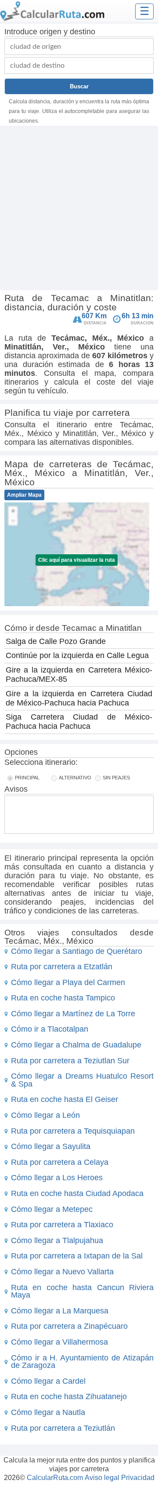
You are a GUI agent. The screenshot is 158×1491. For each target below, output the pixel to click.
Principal (27, 777)
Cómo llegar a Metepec (52, 1209)
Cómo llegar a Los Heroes (57, 1177)
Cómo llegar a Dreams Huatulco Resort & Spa (82, 1080)
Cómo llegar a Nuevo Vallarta (62, 1271)
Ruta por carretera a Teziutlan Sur (70, 1060)
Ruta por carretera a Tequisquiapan (73, 1131)
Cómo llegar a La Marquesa (59, 1310)
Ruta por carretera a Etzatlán (61, 966)
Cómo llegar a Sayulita (50, 1146)
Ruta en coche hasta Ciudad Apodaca (77, 1193)
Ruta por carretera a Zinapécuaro (69, 1326)
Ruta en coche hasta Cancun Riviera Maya (82, 1291)
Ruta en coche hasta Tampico (63, 997)
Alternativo (75, 777)
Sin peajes (116, 777)
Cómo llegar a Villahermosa (59, 1342)
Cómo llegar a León (45, 1115)
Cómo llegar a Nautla (48, 1412)
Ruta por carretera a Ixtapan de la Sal (77, 1255)
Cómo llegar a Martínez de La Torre (73, 1013)
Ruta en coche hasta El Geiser (64, 1099)
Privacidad (137, 1477)
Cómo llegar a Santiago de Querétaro (76, 951)
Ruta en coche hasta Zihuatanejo (69, 1396)
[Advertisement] (79, 209)
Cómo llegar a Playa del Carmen (68, 982)
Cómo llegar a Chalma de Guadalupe (76, 1044)
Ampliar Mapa (24, 495)
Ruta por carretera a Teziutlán (63, 1428)
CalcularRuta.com (55, 1477)
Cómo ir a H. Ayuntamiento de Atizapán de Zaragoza (82, 1361)
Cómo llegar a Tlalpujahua (57, 1240)
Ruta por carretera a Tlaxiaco (62, 1224)
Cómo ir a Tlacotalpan (49, 1029)
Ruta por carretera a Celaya (59, 1162)
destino (82, 31)
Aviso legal (102, 1477)
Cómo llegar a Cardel (48, 1381)
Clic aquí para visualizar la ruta (76, 560)
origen (50, 31)
